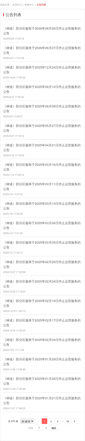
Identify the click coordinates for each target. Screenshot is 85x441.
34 (67, 421)
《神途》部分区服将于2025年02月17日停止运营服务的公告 (42, 322)
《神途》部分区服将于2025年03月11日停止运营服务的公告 (42, 186)
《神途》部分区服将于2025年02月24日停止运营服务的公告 (42, 283)
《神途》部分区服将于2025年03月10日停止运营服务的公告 (42, 205)
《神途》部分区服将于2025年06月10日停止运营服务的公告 (42, 89)
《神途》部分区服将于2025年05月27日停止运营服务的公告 (42, 128)
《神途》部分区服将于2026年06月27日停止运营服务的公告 (42, 50)
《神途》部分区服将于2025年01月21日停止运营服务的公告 (42, 400)
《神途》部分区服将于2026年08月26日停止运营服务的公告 (42, 30)
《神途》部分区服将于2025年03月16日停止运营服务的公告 (42, 167)
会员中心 (17, 4)
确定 (54, 427)
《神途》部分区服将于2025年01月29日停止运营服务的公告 (42, 361)
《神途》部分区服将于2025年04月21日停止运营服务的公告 (42, 147)
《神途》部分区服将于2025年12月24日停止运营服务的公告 (42, 69)
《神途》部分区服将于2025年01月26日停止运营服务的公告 (42, 381)
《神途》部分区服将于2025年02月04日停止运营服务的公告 (42, 342)
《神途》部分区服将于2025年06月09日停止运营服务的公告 (42, 108)
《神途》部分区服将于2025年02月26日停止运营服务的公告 (42, 264)
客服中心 (29, 4)
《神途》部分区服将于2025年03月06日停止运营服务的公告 (42, 225)
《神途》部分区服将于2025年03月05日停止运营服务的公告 (42, 244)
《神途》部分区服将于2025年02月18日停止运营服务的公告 (42, 303)
